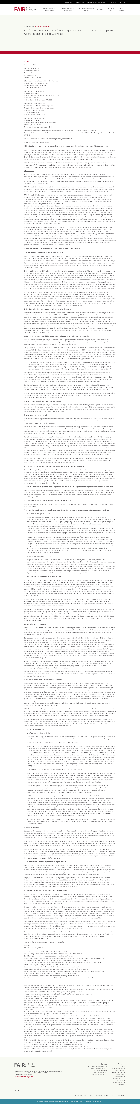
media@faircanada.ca (99, 1074)
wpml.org (52, 1101)
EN (121, 2)
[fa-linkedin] (18, 1090)
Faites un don (113, 2)
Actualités (100, 9)
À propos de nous (110, 9)
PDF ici (26, 61)
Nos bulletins (121, 1080)
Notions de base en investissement (49, 9)
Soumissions (80, 2)
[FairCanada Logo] (26, 9)
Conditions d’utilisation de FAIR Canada (114, 1095)
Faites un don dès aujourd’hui (24, 1076)
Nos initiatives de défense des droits (87, 9)
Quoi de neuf (69, 2)
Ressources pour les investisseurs (68, 9)
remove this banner (97, 1101)
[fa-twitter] (15, 1091)
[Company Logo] (25, 1064)
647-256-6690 (102, 1071)
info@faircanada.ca (100, 1072)
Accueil (122, 1066)
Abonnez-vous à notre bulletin (96, 2)
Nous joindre (122, 9)
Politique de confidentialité (95, 1095)
